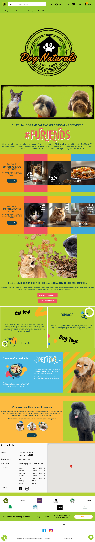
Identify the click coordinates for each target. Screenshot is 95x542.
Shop (6, 11)
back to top (85, 516)
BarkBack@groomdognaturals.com (31, 464)
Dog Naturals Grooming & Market (16, 516)
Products (30, 525)
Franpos (75, 538)
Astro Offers (42, 11)
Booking (30, 11)
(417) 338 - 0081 (25, 459)
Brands (18, 11)
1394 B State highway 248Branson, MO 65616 (62, 516)
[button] (4, 538)
